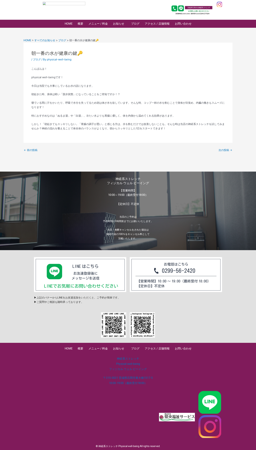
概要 (80, 23)
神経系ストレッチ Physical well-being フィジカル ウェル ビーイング (128, 364)
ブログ (135, 23)
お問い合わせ (183, 23)
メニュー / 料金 (98, 23)
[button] (119, 24)
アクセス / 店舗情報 (157, 23)
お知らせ (118, 23)
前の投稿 (30, 150)
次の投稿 (225, 150)
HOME (68, 23)
